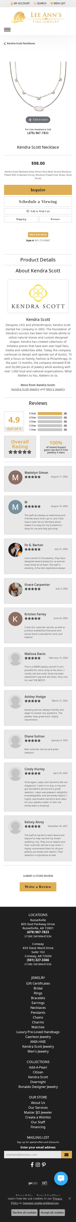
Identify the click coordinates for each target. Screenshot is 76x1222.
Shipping (21, 219)
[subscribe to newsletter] (66, 1154)
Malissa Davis (35, 654)
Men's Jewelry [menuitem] (38, 1051)
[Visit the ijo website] (32, 1183)
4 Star (32, 417)
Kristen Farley (35, 614)
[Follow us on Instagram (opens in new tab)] (38, 1164)
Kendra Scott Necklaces (21, 43)
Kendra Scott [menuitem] (38, 1077)
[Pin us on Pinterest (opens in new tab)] (44, 1164)
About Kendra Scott (38, 270)
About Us (38, 1102)
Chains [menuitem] (38, 1017)
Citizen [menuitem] (38, 1072)
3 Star (32, 421)
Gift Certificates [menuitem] (38, 983)
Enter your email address (38, 1147)
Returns (55, 219)
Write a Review (38, 887)
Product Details (38, 259)
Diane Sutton (35, 736)
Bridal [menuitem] (38, 988)
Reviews (38, 403)
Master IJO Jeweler (38, 1112)
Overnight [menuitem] (38, 1082)
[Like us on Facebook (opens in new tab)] (32, 1164)
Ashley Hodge (35, 697)
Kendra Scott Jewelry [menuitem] (38, 1046)
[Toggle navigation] (7, 29)
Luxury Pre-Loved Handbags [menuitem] (38, 1032)
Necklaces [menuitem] (38, 1007)
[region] (38, 91)
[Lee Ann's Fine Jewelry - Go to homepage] (38, 17)
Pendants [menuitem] (38, 1012)
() (65, 413)
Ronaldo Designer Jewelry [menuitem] (38, 1086)
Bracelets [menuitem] (38, 998)
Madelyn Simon (36, 473)
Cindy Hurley (35, 769)
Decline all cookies (24, 1212)
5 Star (32, 413)
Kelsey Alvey (34, 822)
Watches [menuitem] (38, 1027)
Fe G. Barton (34, 545)
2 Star (32, 425)
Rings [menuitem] (38, 993)
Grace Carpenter (37, 585)
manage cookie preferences (41, 1203)
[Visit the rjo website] (45, 1183)
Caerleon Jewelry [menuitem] (38, 1037)
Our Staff (38, 1122)
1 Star (32, 429)
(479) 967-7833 (38, 133)
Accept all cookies (52, 1212)
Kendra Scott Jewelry (25, 389)
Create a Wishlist (38, 1117)
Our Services (38, 1107)
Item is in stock (38, 234)
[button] (20, 3)
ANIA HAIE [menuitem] (38, 1041)
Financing (38, 1127)
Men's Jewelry (55, 389)
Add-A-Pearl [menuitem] (38, 1067)
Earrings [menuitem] (38, 1003)
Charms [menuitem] (38, 1022)
